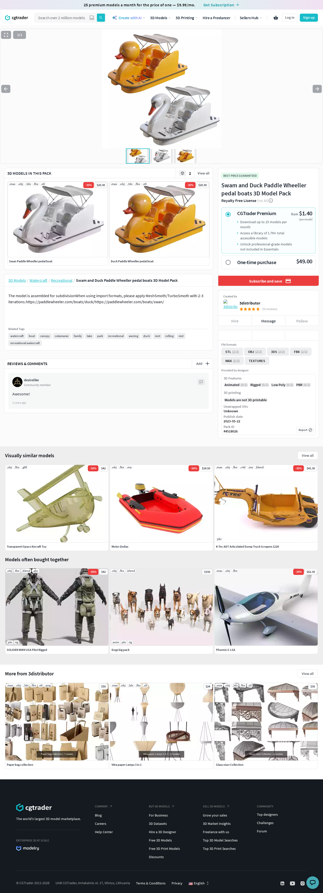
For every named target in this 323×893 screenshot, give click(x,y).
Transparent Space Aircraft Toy (26, 546)
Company (101, 806)
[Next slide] (317, 89)
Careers (100, 823)
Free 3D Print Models (164, 848)
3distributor (249, 302)
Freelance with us (216, 832)
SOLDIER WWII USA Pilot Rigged (27, 650)
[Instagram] (303, 883)
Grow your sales (215, 815)
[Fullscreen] (6, 35)
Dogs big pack (120, 650)
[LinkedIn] (283, 883)
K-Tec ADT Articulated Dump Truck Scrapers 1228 (247, 546)
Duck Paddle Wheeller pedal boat (132, 261)
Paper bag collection (20, 765)
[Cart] (276, 18)
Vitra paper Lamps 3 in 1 (127, 765)
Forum (262, 831)
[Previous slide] (5, 89)
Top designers (267, 814)
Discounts (156, 857)
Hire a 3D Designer (162, 832)
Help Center (104, 832)
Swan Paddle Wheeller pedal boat (30, 261)
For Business (158, 815)
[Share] (302, 335)
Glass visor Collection (230, 765)
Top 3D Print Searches (219, 848)
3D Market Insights (217, 823)
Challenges (265, 823)
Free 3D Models (160, 840)
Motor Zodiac (120, 546)
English (197, 883)
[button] (92, 18)
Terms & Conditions (151, 883)
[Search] (101, 18)
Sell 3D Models (214, 806)
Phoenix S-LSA (225, 650)
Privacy (177, 883)
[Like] (235, 335)
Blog (98, 815)
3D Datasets (158, 823)
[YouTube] (293, 883)
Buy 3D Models (159, 806)
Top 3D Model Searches (220, 840)
